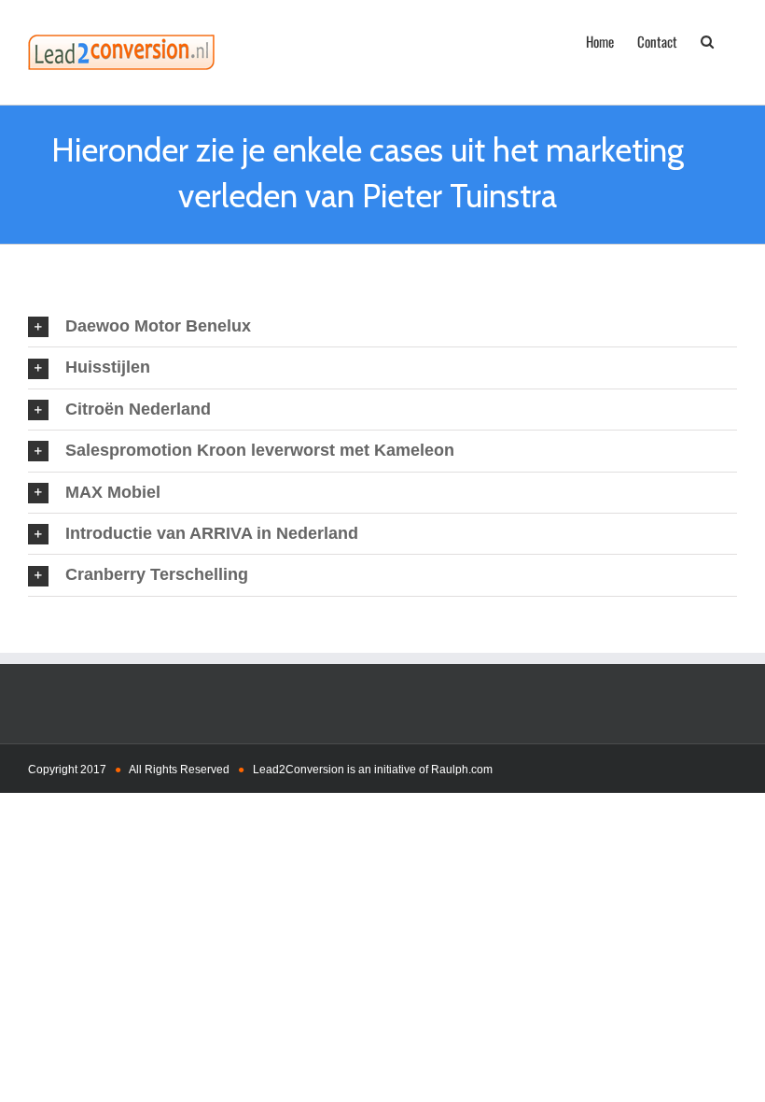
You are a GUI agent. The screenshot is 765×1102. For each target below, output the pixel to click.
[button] (707, 40)
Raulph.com (462, 769)
